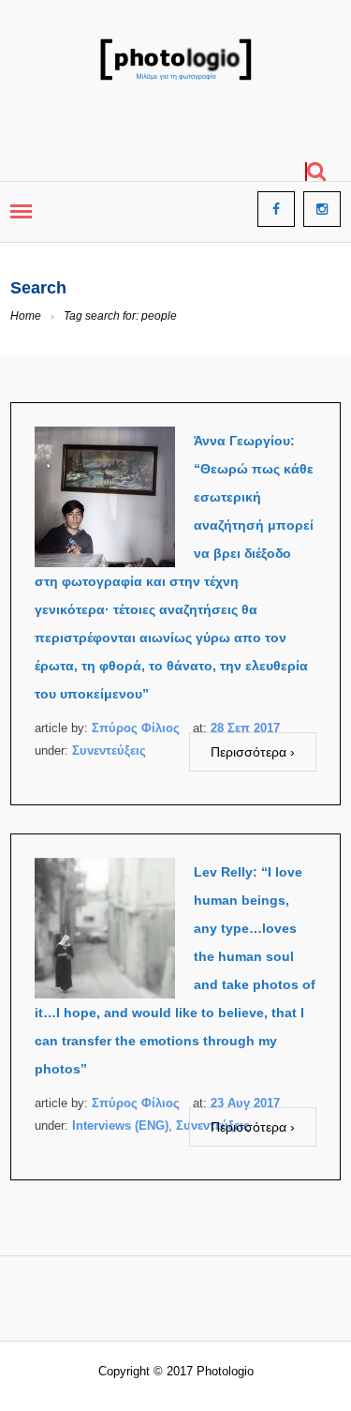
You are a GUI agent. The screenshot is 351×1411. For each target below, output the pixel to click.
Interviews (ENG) (120, 1125)
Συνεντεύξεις (109, 750)
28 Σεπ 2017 (245, 728)
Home (25, 316)
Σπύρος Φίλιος (136, 728)
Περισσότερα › (253, 751)
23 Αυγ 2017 (245, 1103)
